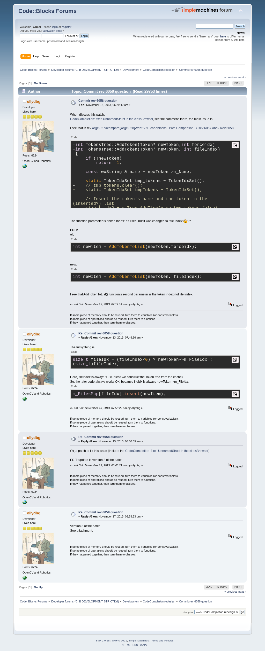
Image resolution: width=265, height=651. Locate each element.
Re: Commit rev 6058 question (100, 333)
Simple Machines (139, 640)
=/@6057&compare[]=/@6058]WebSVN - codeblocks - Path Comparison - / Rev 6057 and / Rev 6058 (163, 128)
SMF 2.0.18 (103, 640)
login (55, 26)
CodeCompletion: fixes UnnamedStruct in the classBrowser (111, 119)
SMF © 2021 (119, 640)
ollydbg (33, 101)
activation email (52, 30)
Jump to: (188, 612)
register (66, 26)
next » (242, 77)
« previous (231, 77)
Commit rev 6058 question (97, 101)
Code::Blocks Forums (47, 11)
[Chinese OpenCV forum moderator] (25, 167)
